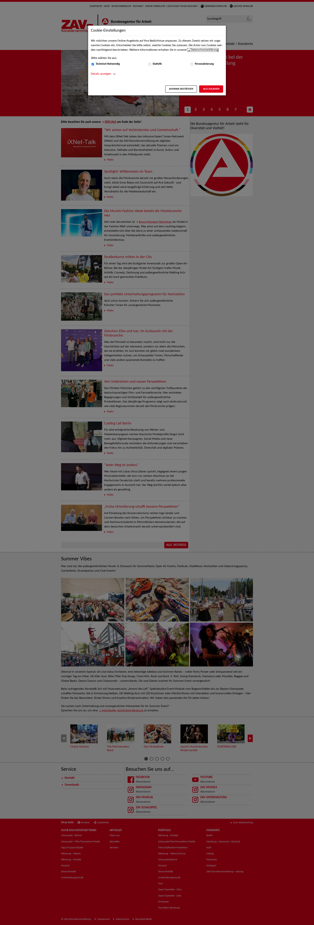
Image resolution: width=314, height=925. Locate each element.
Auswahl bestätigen (181, 89)
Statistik (157, 64)
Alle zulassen (211, 89)
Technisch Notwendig (108, 64)
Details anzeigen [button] (101, 73)
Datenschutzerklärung (204, 50)
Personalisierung (204, 64)
